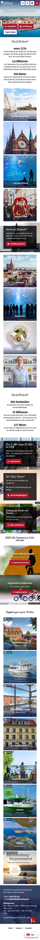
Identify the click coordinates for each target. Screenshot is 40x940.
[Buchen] (36, 3)
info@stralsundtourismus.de (19, 899)
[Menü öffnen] (32, 3)
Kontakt (10, 928)
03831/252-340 (14, 897)
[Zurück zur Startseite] (7, 3)
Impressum (19, 928)
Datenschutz (28, 928)
